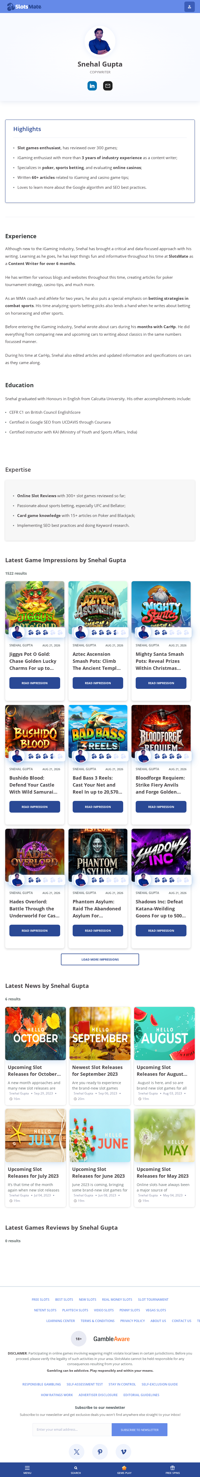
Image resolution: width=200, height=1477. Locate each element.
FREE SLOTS (40, 1299)
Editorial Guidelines (141, 1395)
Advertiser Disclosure (98, 1395)
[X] (76, 1452)
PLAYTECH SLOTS (75, 1310)
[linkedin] (92, 85)
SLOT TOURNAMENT (153, 1299)
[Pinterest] (100, 1452)
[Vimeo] (123, 1452)
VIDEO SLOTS (104, 1310)
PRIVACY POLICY (132, 1321)
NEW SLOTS (87, 1299)
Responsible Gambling (41, 1384)
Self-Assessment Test (85, 1384)
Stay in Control (122, 1384)
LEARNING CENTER (60, 1321)
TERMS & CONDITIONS (98, 1321)
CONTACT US (181, 1321)
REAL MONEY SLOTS (117, 1299)
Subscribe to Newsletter (140, 1430)
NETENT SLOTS (45, 1310)
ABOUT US (158, 1321)
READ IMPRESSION (35, 683)
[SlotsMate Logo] (40, 7)
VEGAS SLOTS (156, 1310)
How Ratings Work (57, 1395)
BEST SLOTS (64, 1299)
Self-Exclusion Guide (160, 1384)
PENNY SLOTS (130, 1310)
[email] (108, 85)
